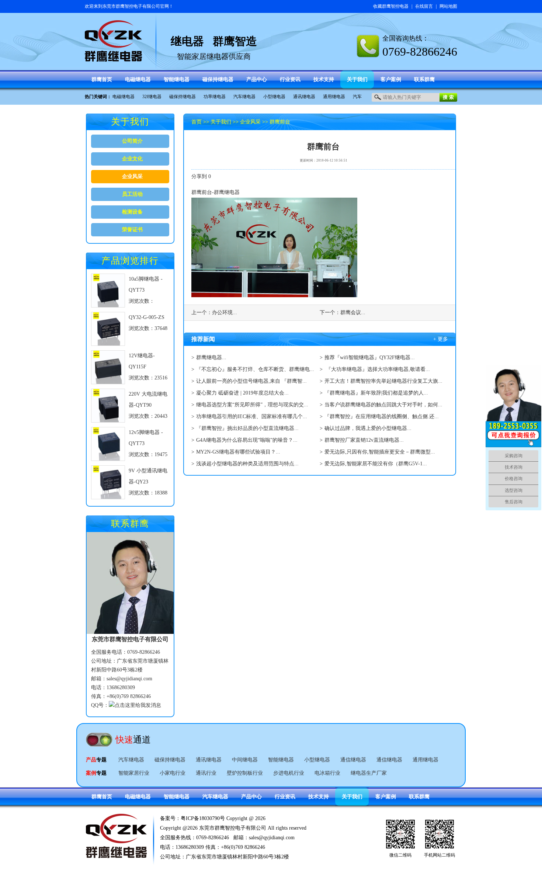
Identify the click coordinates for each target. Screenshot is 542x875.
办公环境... (224, 312)
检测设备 (132, 212)
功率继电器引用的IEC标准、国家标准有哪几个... (251, 416)
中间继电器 (245, 760)
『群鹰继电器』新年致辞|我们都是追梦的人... (376, 393)
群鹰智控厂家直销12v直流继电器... (364, 440)
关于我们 (221, 122)
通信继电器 (353, 760)
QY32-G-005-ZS (146, 317)
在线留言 (424, 6)
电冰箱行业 (327, 773)
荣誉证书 (132, 229)
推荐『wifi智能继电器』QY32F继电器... (369, 357)
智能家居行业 (133, 773)
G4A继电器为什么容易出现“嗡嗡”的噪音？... (247, 440)
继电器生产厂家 (369, 773)
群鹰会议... (352, 312)
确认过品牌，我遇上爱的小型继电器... (367, 428)
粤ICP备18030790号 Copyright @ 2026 (223, 818)
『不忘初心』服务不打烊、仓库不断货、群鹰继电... (255, 369)
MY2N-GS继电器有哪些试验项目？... (238, 452)
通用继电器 (334, 96)
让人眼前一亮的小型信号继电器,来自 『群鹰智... (251, 381)
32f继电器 (151, 96)
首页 (196, 122)
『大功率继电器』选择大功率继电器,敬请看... (377, 369)
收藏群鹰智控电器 (391, 6)
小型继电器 (274, 96)
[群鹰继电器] (113, 58)
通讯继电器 (304, 96)
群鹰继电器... (211, 357)
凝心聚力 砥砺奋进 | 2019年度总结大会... (242, 393)
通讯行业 (206, 773)
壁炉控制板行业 (245, 773)
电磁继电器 (123, 96)
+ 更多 (440, 339)
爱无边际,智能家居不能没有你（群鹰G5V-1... (375, 463)
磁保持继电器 (182, 96)
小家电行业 (172, 773)
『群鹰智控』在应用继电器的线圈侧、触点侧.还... (381, 416)
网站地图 (448, 6)
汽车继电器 (244, 96)
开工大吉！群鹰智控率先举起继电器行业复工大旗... (383, 381)
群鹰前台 (280, 122)
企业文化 (132, 159)
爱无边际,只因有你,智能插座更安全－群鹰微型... (379, 452)
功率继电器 (215, 96)
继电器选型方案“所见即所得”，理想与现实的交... (252, 404)
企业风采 (132, 176)
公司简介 (132, 141)
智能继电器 (281, 760)
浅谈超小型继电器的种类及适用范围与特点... (247, 463)
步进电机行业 (288, 773)
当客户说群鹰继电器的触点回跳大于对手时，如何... (383, 404)
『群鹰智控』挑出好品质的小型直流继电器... (247, 428)
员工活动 (132, 194)
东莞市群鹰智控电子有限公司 (131, 6)
